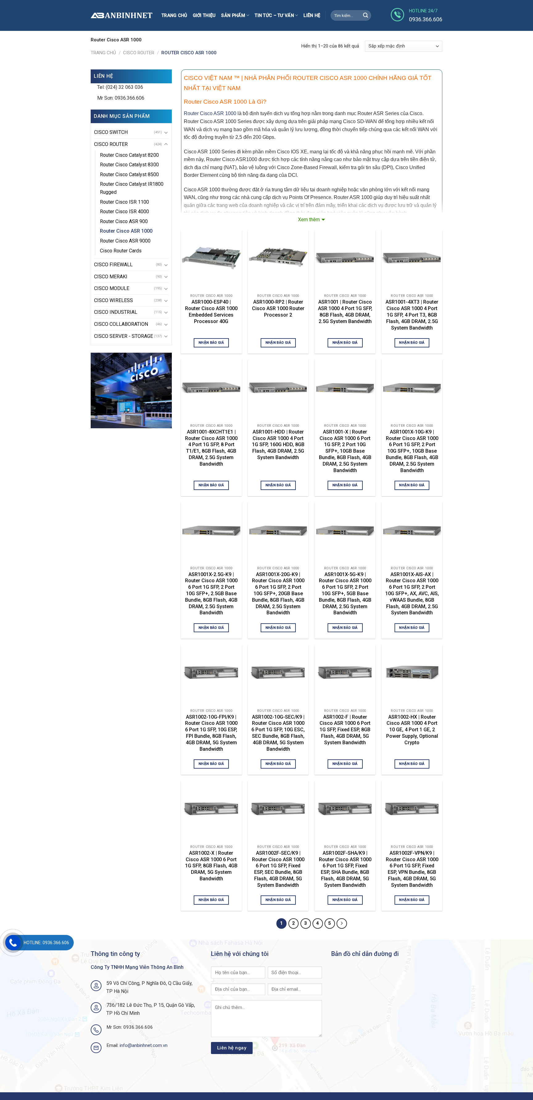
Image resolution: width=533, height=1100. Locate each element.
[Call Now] (13, 942)
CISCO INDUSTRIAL (115, 312)
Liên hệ (312, 15)
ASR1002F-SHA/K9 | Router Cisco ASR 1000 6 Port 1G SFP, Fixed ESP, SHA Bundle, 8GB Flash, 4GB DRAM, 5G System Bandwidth (345, 869)
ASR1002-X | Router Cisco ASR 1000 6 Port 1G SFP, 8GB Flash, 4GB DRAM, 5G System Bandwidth (211, 866)
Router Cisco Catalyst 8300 (129, 165)
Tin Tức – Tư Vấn (274, 15)
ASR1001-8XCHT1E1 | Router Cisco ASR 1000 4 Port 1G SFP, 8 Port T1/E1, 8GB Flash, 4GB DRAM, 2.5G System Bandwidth (211, 448)
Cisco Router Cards (121, 251)
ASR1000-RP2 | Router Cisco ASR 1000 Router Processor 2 (278, 308)
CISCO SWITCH (111, 132)
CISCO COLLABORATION (121, 324)
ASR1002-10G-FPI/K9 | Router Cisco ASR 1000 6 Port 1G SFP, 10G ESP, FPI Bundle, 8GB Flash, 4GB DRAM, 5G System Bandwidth (211, 733)
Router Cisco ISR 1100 (124, 202)
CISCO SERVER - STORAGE (123, 336)
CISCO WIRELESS (113, 300)
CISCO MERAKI (110, 277)
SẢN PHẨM (233, 15)
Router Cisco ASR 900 (124, 221)
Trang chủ (174, 15)
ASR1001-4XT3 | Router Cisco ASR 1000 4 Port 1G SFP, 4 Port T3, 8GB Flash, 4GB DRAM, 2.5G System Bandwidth (412, 314)
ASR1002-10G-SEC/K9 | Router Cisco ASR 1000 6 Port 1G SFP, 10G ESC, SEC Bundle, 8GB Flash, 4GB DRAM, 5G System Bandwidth (278, 733)
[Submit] (365, 15)
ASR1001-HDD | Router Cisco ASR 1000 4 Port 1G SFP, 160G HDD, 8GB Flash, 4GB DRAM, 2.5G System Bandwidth (278, 444)
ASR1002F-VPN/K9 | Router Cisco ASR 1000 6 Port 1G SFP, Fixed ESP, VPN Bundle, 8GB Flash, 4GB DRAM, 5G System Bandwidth (412, 869)
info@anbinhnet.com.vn (143, 1045)
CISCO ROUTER (138, 53)
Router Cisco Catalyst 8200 (129, 155)
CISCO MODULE (111, 288)
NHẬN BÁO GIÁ (211, 342)
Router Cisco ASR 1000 (126, 231)
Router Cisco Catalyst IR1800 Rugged (131, 188)
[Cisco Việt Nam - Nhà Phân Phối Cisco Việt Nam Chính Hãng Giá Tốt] (121, 16)
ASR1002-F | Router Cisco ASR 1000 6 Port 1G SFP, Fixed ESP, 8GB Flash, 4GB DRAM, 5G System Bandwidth (345, 729)
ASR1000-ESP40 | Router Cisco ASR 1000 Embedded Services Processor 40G (211, 311)
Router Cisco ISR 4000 (124, 211)
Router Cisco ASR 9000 (125, 241)
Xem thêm (309, 219)
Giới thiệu (204, 15)
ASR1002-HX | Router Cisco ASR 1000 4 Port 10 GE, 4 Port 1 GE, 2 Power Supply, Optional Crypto (412, 729)
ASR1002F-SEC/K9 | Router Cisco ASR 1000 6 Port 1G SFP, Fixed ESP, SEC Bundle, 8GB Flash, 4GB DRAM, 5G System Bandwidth (278, 869)
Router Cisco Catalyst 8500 (129, 174)
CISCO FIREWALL (113, 265)
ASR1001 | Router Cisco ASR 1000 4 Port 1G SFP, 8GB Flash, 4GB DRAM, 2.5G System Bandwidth (345, 311)
